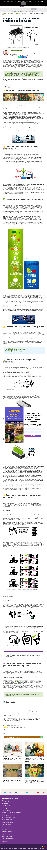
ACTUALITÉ (14, 11)
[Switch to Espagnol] (42, 846)
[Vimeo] (27, 792)
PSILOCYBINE (15, 8)
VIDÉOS (3, 8)
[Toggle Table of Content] (8, 87)
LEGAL (38, 8)
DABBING (21, 8)
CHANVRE (30, 11)
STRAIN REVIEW (27, 8)
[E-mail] (26, 57)
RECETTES (8, 8)
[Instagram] (32, 792)
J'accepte (23, 3)
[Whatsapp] (19, 57)
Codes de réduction (5, 810)
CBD (26, 11)
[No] (45, 2)
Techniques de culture (15, 13)
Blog (9, 13)
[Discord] (10, 792)
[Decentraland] (43, 792)
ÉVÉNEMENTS (21, 11)
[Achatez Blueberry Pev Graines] (23, 319)
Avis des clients (4, 803)
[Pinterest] (38, 792)
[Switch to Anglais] (44, 846)
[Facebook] (23, 57)
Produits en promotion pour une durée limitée (11, 812)
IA (34, 11)
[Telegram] (21, 57)
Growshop (4, 13)
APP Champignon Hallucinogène (8, 817)
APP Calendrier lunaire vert (7, 815)
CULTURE (34, 8)
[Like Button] (4, 730)
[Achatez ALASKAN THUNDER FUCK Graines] (23, 139)
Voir (41, 737)
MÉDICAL (43, 8)
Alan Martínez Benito (16, 50)
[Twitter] (25, 57)
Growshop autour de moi (6, 805)
